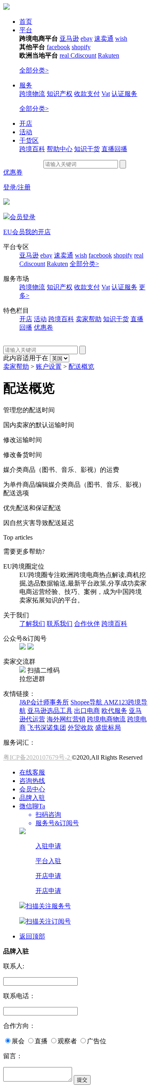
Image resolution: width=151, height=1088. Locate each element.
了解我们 (32, 623)
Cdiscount (83, 55)
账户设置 (49, 366)
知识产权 (59, 93)
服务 (25, 85)
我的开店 (38, 231)
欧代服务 (114, 710)
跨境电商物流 (106, 719)
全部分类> (34, 70)
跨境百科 (32, 148)
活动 (25, 132)
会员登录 (22, 217)
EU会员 (14, 231)
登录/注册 (17, 187)
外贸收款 (80, 727)
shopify (81, 47)
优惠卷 (43, 327)
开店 (25, 123)
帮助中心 (59, 148)
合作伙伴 (87, 623)
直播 (41, 1041)
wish (121, 38)
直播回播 (114, 148)
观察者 (67, 1041)
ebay (87, 38)
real (65, 55)
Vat (105, 93)
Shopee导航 (87, 702)
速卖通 (104, 38)
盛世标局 (108, 727)
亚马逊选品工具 (49, 710)
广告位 (96, 1041)
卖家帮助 (88, 319)
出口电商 (87, 710)
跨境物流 (32, 93)
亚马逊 (69, 38)
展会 (18, 1041)
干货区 (29, 140)
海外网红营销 (66, 719)
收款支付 (87, 93)
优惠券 (13, 172)
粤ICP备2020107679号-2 (37, 757)
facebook (58, 47)
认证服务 (124, 93)
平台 (25, 30)
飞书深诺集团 (46, 727)
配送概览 (81, 366)
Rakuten (108, 55)
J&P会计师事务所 (44, 702)
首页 (25, 21)
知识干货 (87, 148)
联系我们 (59, 623)
